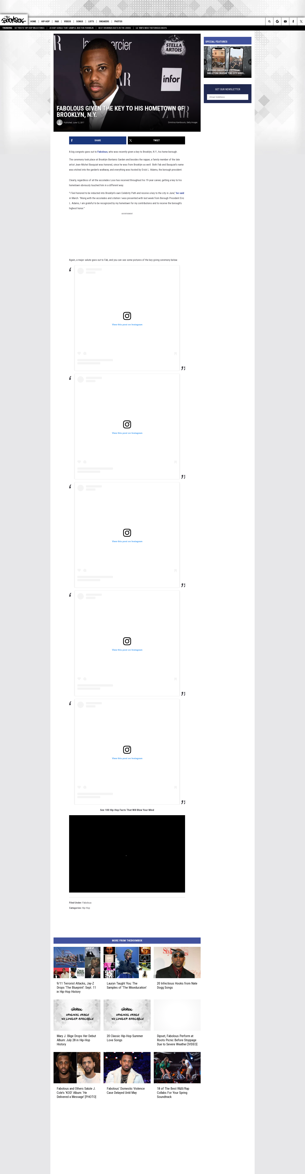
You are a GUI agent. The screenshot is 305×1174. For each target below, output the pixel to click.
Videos (67, 21)
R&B (57, 21)
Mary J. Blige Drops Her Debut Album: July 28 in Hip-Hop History (76, 1040)
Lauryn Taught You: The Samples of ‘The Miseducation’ (127, 985)
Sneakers (104, 21)
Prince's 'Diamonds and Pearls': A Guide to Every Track (226, 72)
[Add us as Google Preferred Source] (277, 21)
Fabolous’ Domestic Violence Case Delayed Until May (126, 1091)
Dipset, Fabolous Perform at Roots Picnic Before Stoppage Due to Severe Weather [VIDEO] (177, 1040)
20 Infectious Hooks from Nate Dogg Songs (177, 985)
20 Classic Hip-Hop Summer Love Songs (125, 1038)
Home (33, 21)
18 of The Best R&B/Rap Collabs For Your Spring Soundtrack (173, 1093)
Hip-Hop (45, 21)
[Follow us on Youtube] (285, 21)
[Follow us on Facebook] (293, 21)
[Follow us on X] (301, 21)
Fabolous (102, 151)
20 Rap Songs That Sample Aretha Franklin (71, 28)
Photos (118, 21)
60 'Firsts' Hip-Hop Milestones (29, 28)
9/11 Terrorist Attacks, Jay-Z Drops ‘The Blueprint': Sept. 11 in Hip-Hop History (76, 987)
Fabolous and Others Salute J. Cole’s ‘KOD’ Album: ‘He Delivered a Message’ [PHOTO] (76, 1093)
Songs (79, 21)
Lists (91, 21)
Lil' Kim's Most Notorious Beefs (151, 28)
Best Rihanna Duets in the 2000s (114, 28)
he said (180, 193)
